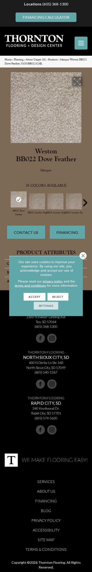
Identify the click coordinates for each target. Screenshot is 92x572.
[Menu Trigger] (81, 43)
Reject (57, 297)
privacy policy (53, 281)
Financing (67, 232)
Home (8, 59)
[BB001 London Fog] (37, 201)
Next (84, 200)
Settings (46, 305)
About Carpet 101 (36, 59)
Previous (7, 200)
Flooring (18, 59)
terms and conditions (30, 285)
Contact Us (26, 232)
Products (53, 59)
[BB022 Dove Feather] (18, 199)
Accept (35, 297)
